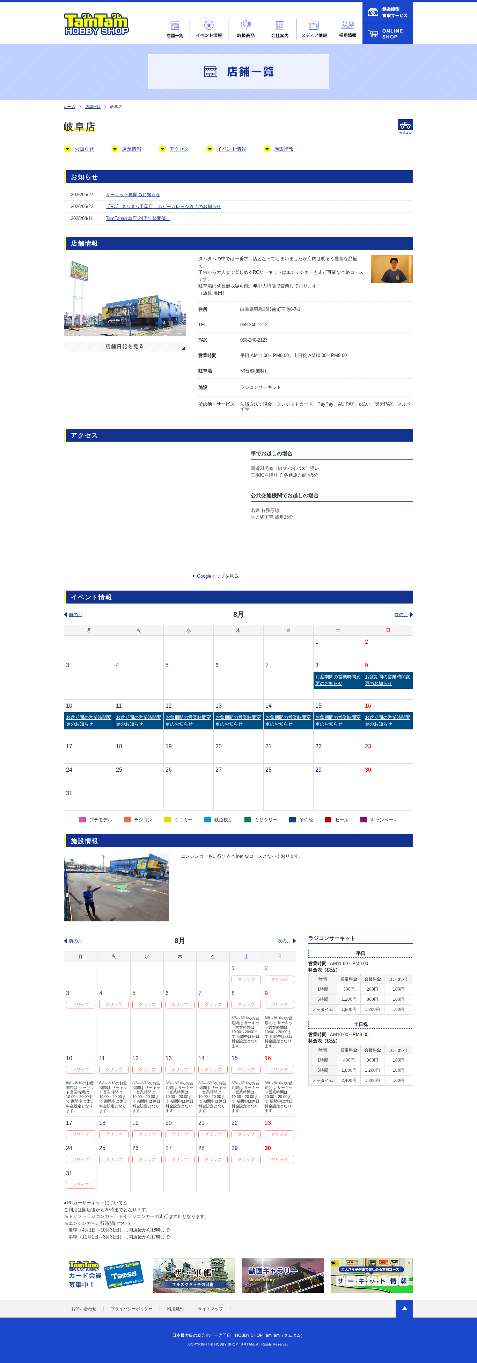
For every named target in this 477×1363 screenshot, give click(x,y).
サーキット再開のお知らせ (133, 194)
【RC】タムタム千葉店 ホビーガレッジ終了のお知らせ (163, 206)
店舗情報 (131, 149)
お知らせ (84, 149)
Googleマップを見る (218, 576)
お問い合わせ (83, 1308)
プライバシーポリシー (132, 1308)
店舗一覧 (93, 107)
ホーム (69, 107)
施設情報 (284, 149)
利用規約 (175, 1308)
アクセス (179, 149)
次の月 (401, 614)
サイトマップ (210, 1308)
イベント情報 (231, 149)
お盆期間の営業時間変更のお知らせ (338, 680)
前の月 (75, 614)
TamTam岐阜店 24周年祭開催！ (138, 218)
